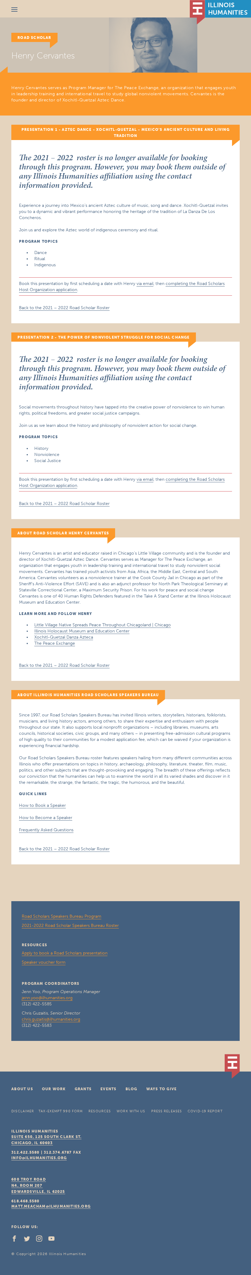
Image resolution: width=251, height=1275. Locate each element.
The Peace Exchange (54, 643)
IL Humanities (220, 12)
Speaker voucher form (44, 962)
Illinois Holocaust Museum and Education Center (81, 631)
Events (108, 1089)
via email (145, 283)
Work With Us (131, 1111)
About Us (22, 1089)
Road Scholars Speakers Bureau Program (61, 916)
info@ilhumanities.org (39, 1158)
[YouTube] (53, 1240)
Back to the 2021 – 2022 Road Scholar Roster (64, 307)
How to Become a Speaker (45, 817)
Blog (131, 1089)
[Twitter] (29, 1240)
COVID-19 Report (205, 1111)
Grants (83, 1089)
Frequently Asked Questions (46, 830)
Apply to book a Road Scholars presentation (64, 953)
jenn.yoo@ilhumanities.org (47, 997)
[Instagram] (41, 1240)
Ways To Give (161, 1089)
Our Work (54, 1089)
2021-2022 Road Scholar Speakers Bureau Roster (70, 925)
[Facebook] (16, 1240)
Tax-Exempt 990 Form (61, 1111)
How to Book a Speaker (42, 805)
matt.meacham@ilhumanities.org (51, 1206)
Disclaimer (22, 1111)
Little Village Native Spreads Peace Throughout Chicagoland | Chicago (102, 625)
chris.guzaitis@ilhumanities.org (51, 1019)
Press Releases (166, 1111)
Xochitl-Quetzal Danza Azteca (63, 637)
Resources (99, 1111)
